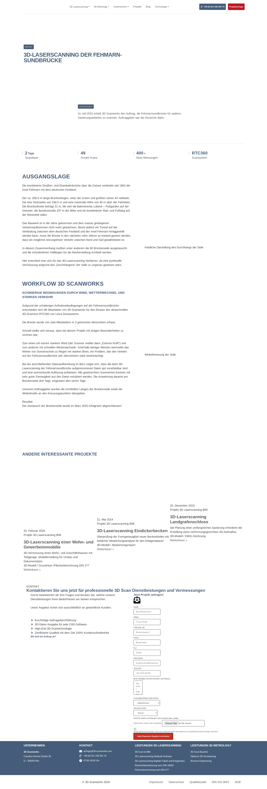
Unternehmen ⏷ (121, 7)
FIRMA (136, 617)
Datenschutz (176, 782)
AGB (238, 782)
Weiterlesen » (32, 569)
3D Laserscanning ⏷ (80, 7)
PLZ (135, 648)
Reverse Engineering (201, 761)
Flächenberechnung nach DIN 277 (152, 770)
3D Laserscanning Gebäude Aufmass (153, 756)
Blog (148, 7)
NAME (136, 607)
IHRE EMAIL (138, 658)
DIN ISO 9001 (220, 782)
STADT (136, 638)
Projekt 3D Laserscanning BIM (42, 534)
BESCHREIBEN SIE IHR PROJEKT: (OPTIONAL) (152, 679)
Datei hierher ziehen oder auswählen (148, 723)
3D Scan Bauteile (199, 752)
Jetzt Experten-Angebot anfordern (153, 736)
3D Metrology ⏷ (101, 7)
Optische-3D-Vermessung (203, 756)
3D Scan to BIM (142, 752)
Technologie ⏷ (162, 7)
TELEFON (137, 669)
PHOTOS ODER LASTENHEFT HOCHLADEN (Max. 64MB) (156, 718)
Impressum (156, 782)
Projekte (137, 7)
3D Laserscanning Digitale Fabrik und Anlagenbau (160, 761)
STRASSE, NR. (139, 628)
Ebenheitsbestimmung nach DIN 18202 (154, 765)
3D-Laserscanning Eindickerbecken (132, 530)
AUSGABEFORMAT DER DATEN (146, 698)
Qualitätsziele (198, 782)
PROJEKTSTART (140, 708)
